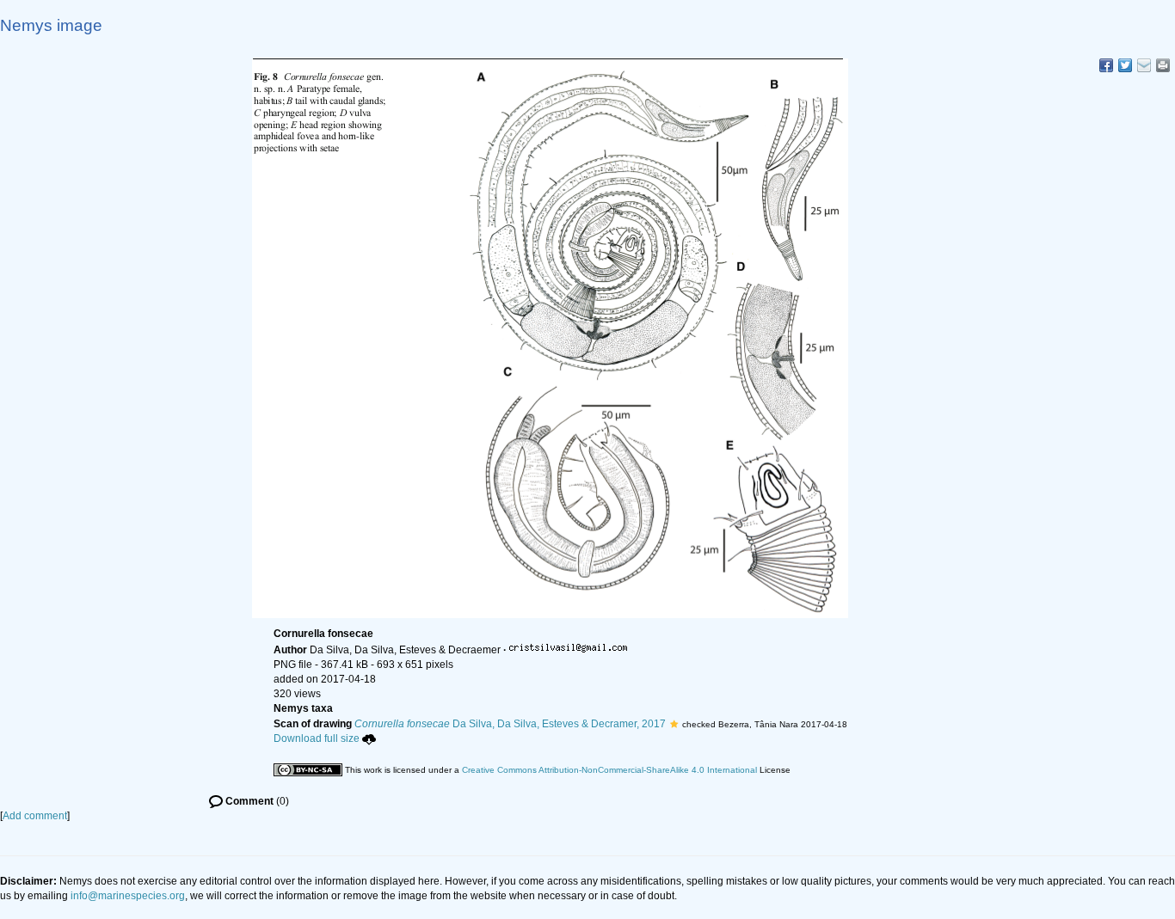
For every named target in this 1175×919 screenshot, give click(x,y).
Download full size (317, 738)
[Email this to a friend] (1163, 65)
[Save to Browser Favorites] (1144, 65)
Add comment (35, 816)
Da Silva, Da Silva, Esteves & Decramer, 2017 (510, 724)
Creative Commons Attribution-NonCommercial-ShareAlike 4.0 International (609, 770)
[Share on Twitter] (1125, 65)
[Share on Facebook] (1106, 65)
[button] (674, 724)
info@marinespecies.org (128, 896)
